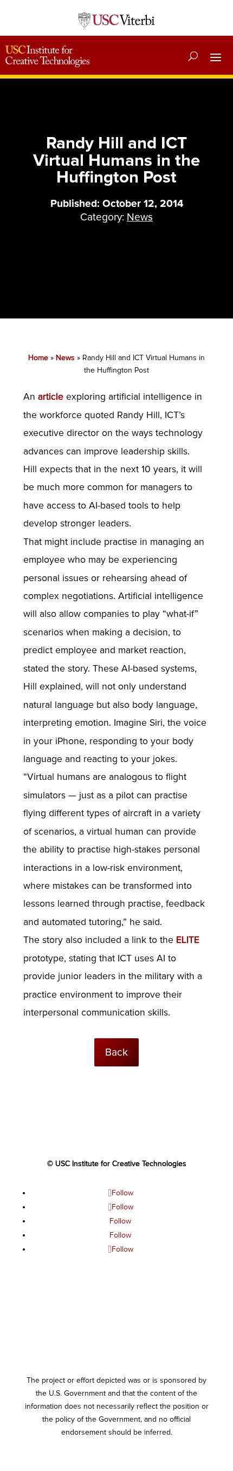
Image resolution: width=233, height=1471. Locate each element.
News (65, 357)
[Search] (193, 56)
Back (116, 1052)
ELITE (187, 940)
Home (38, 357)
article (50, 396)
